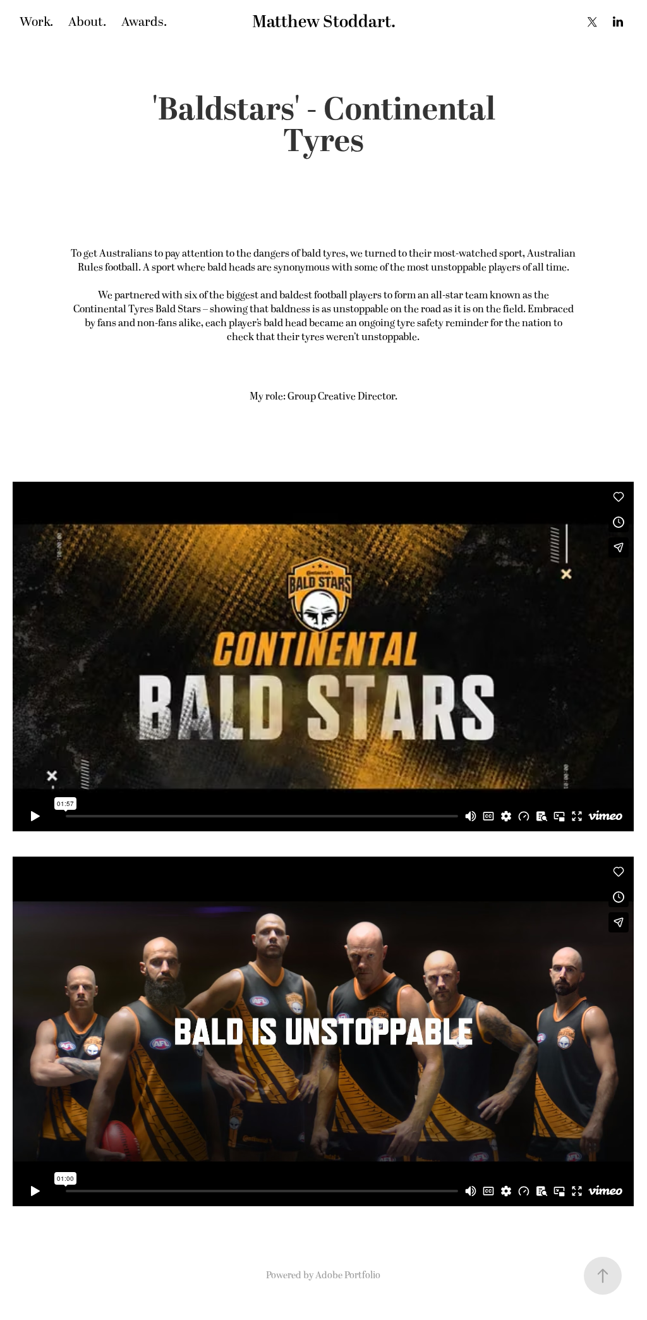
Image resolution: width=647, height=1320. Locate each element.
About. (87, 22)
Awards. (144, 22)
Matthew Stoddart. (324, 22)
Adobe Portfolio (347, 1275)
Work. (36, 22)
